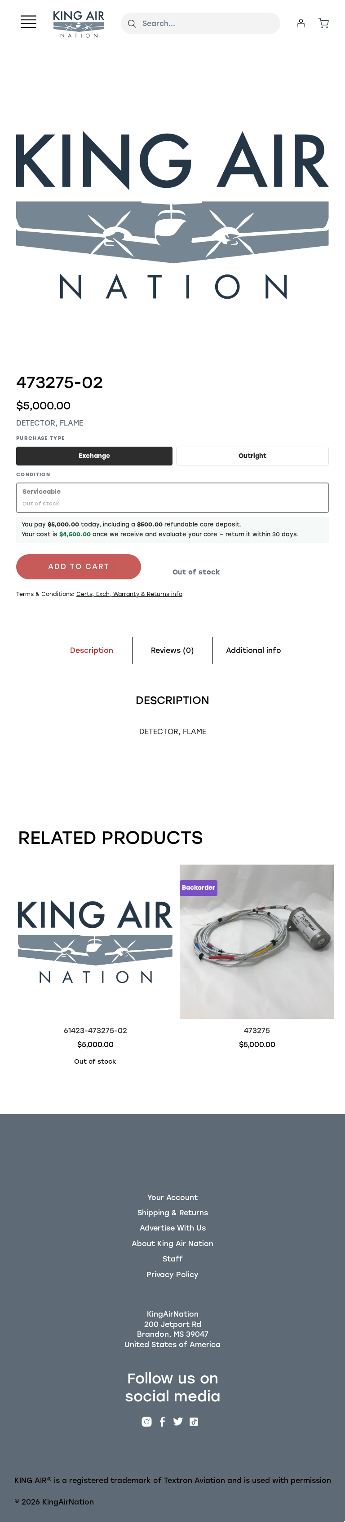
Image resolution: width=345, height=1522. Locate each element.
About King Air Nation (172, 1243)
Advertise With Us (173, 1228)
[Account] (301, 23)
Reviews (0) (172, 650)
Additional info (253, 650)
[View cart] (323, 23)
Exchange (94, 456)
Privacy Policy (172, 1274)
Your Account (172, 1197)
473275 (257, 1030)
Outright (252, 456)
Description (91, 650)
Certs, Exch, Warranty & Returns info (129, 594)
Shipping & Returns (172, 1213)
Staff (173, 1259)
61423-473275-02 (95, 1030)
